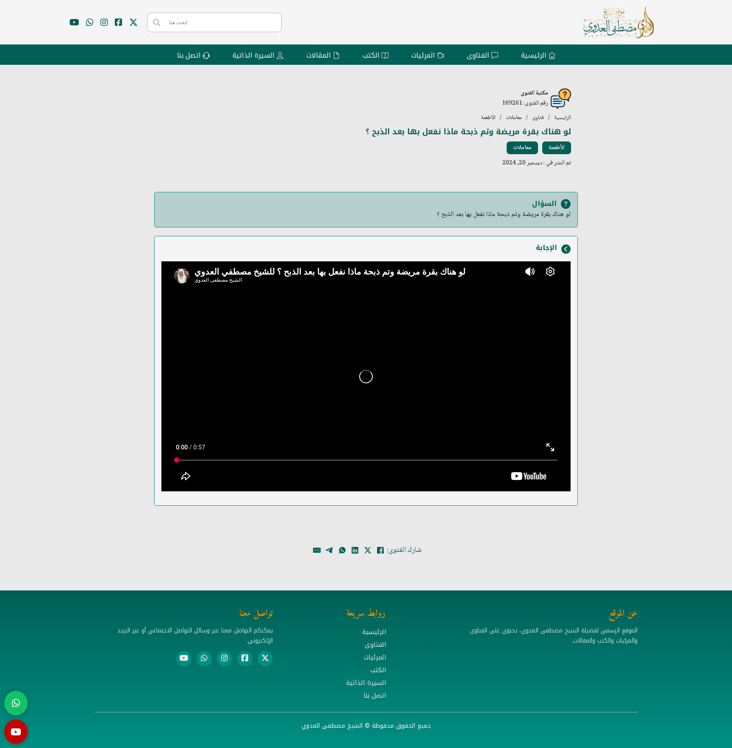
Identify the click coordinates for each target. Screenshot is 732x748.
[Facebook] (380, 550)
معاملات (514, 117)
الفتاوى (375, 645)
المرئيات (375, 657)
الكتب (378, 670)
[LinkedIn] (355, 550)
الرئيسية (562, 117)
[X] (367, 550)
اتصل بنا (374, 695)
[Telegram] (329, 550)
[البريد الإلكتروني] (317, 550)
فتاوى (538, 117)
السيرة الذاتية (366, 683)
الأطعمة (488, 117)
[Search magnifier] (157, 22)
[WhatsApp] (342, 550)
